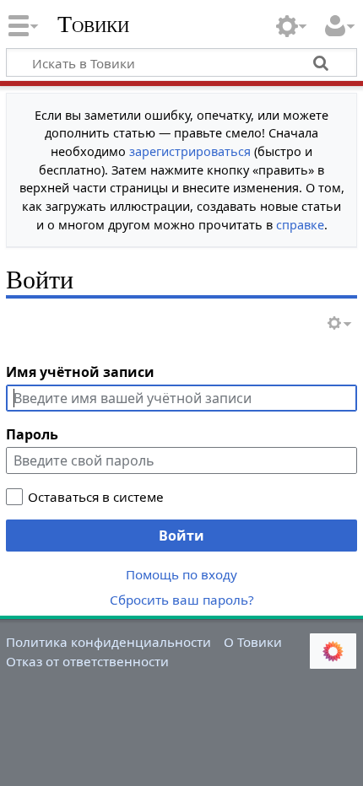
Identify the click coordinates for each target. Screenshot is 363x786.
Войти (181, 535)
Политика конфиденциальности (108, 641)
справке (300, 225)
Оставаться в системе (96, 496)
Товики (93, 24)
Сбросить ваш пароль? (182, 599)
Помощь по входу (181, 574)
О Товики (253, 641)
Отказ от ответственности (87, 661)
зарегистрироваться (190, 151)
